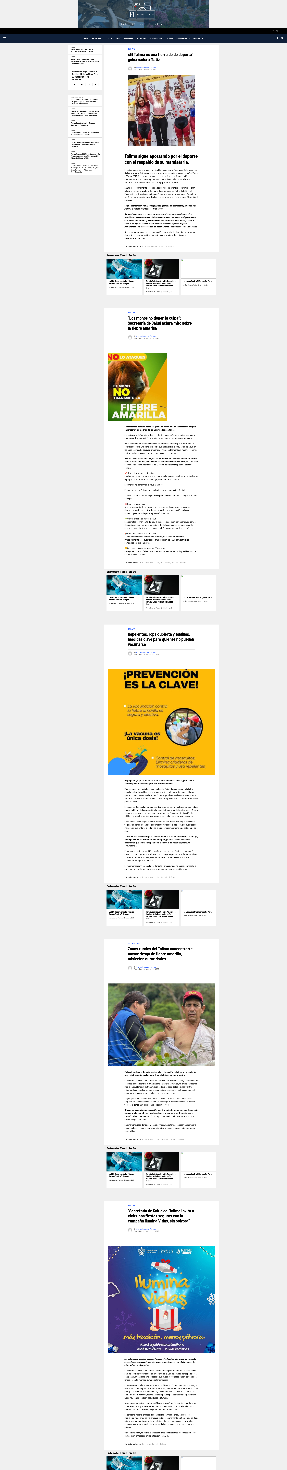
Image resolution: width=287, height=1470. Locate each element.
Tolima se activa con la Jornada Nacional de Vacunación (83, 124)
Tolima (109, 38)
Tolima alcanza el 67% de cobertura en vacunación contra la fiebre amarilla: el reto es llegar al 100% (85, 156)
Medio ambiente (155, 38)
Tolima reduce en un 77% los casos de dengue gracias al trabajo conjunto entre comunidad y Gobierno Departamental (85, 169)
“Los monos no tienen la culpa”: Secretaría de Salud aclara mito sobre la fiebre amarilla (85, 61)
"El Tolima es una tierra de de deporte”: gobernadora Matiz (82, 51)
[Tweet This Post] (82, 84)
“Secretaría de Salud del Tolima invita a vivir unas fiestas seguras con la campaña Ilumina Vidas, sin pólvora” (85, 113)
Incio (86, 38)
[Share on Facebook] (75, 84)
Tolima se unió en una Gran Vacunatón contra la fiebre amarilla (85, 134)
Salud (175, 563)
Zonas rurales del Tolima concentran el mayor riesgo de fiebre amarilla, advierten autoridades (84, 102)
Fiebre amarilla (150, 563)
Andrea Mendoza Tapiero (146, 68)
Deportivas (141, 38)
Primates (165, 563)
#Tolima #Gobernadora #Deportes (159, 246)
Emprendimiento (183, 38)
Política (169, 38)
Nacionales (198, 38)
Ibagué (164, 1139)
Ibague (118, 38)
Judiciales (128, 38)
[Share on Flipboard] (89, 84)
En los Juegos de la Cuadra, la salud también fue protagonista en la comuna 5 (85, 144)
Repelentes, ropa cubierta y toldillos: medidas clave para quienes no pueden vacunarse (85, 75)
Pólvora (146, 1444)
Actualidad (96, 38)
